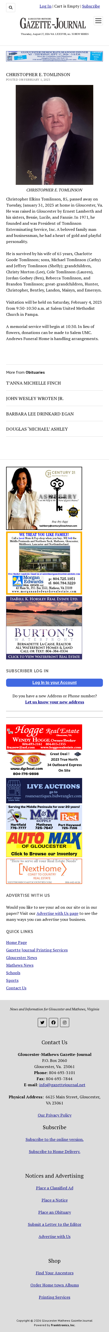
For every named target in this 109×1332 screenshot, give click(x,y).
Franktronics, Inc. (63, 1325)
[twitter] (42, 1022)
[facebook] (53, 1022)
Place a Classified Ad (54, 1188)
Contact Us (16, 988)
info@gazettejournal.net (62, 1084)
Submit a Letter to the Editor (54, 1224)
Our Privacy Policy (54, 1115)
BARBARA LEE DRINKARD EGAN (40, 414)
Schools (13, 972)
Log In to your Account (54, 682)
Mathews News (19, 965)
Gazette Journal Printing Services (37, 950)
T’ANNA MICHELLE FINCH (33, 383)
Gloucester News (21, 957)
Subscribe (91, 6)
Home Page (16, 942)
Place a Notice (55, 1200)
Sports (12, 980)
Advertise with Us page (57, 913)
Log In (45, 6)
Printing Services (54, 1297)
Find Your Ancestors (55, 1273)
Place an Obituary (54, 1212)
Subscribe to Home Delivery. (54, 1151)
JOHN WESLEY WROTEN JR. (35, 398)
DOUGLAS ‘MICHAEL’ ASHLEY (37, 429)
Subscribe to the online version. (55, 1139)
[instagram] (64, 1022)
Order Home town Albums (54, 1285)
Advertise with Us (54, 1236)
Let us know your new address (54, 702)
